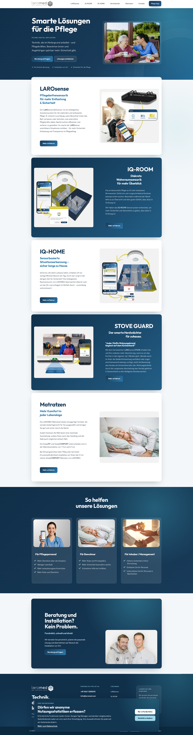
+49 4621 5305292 (88, 691)
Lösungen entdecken (65, 59)
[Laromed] (42, 4)
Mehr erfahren (49, 143)
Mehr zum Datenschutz (47, 726)
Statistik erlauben (145, 718)
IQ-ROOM (114, 696)
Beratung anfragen (42, 59)
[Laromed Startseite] (42, 688)
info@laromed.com (88, 696)
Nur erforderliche (145, 712)
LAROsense (115, 692)
